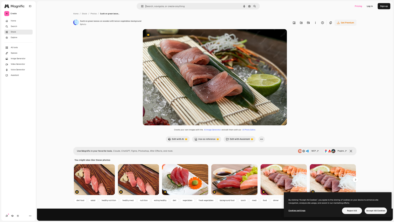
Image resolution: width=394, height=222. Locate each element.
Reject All (352, 210)
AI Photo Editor (248, 130)
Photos (93, 13)
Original (162, 35)
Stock (84, 13)
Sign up (384, 6)
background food (227, 200)
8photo (83, 24)
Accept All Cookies (375, 210)
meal (254, 200)
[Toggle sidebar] (30, 6)
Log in (370, 6)
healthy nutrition (109, 200)
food (265, 200)
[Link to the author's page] (76, 23)
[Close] (351, 151)
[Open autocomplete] (141, 6)
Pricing (358, 6)
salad (93, 200)
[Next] (355, 179)
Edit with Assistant (238, 140)
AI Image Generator (212, 130)
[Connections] (6, 215)
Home (75, 13)
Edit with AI (176, 140)
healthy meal (128, 200)
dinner (276, 200)
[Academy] (12, 215)
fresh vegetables (206, 200)
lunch (243, 200)
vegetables (187, 200)
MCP (314, 151)
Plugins (341, 151)
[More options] (315, 23)
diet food (80, 200)
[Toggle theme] (17, 215)
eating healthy (160, 200)
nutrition (144, 200)
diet (174, 200)
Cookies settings (296, 210)
